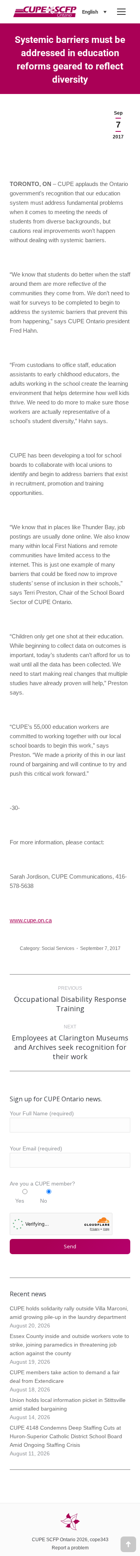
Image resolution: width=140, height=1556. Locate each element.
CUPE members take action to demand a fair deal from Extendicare (65, 1376)
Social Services (58, 948)
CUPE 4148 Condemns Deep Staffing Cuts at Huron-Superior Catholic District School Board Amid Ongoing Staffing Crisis (66, 1436)
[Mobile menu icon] (121, 11)
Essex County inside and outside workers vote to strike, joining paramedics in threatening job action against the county (69, 1344)
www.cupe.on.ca (31, 920)
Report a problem (70, 1548)
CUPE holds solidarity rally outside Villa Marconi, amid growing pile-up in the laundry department (69, 1312)
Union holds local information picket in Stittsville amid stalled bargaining (68, 1404)
